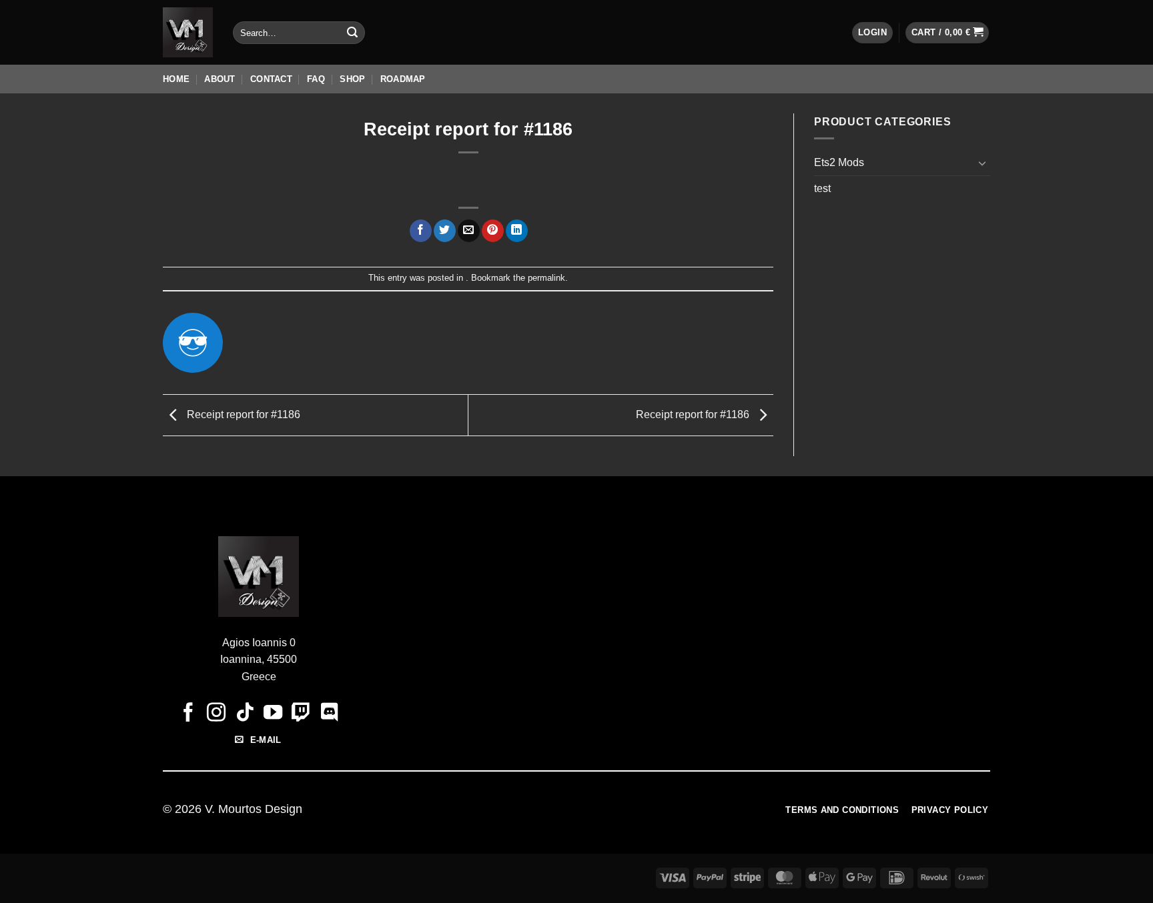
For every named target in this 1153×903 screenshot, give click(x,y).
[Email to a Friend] (469, 230)
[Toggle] (982, 163)
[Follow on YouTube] (273, 713)
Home (176, 79)
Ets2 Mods (839, 162)
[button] (872, 33)
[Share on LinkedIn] (517, 230)
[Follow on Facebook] (188, 713)
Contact (271, 79)
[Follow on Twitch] (301, 713)
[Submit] (352, 32)
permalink (546, 278)
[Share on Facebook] (421, 230)
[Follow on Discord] (329, 713)
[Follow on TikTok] (244, 713)
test (822, 188)
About (219, 79)
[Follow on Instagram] (216, 713)
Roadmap (403, 79)
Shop (352, 79)
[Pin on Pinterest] (493, 230)
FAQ (316, 79)
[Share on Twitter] (445, 230)
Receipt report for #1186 (242, 414)
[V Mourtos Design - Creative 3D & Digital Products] (188, 32)
